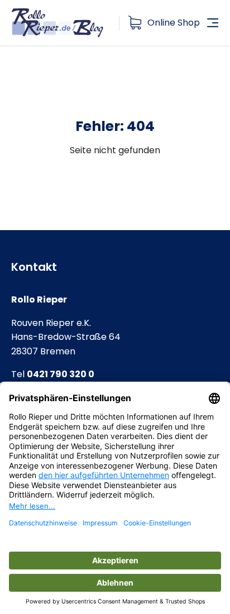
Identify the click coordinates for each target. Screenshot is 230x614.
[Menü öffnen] (212, 22)
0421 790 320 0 (60, 374)
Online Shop (173, 22)
